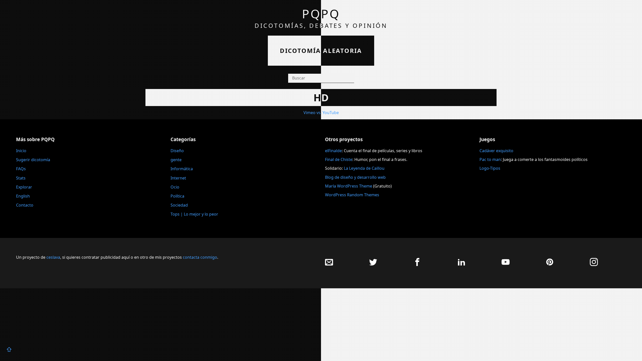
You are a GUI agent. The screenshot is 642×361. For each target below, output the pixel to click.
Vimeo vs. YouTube (321, 112)
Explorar (24, 187)
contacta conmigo (200, 257)
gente (176, 159)
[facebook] (417, 264)
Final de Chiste (338, 159)
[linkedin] (461, 264)
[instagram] (594, 264)
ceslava (53, 257)
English (23, 196)
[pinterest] (550, 264)
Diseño (177, 150)
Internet (178, 178)
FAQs (21, 168)
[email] (329, 264)
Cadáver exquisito (496, 150)
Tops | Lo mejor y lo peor (194, 214)
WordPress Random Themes (352, 195)
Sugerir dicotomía (33, 159)
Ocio (175, 187)
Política (177, 196)
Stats (21, 178)
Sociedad (179, 205)
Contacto (24, 205)
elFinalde (333, 150)
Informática (182, 168)
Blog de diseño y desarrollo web (355, 177)
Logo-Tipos (489, 168)
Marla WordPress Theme (348, 186)
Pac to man (490, 159)
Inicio (21, 150)
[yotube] (506, 264)
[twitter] (373, 264)
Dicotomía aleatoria (321, 50)
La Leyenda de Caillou (364, 168)
